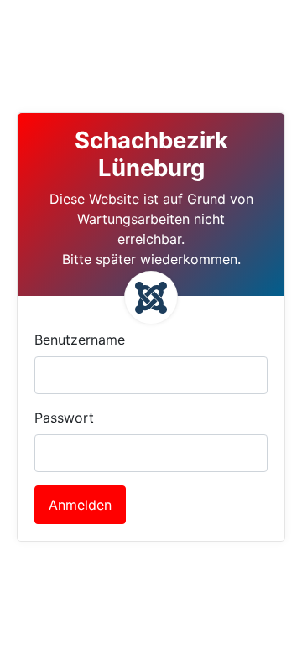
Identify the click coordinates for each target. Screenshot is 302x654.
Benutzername (79, 339)
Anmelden (80, 504)
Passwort (64, 417)
